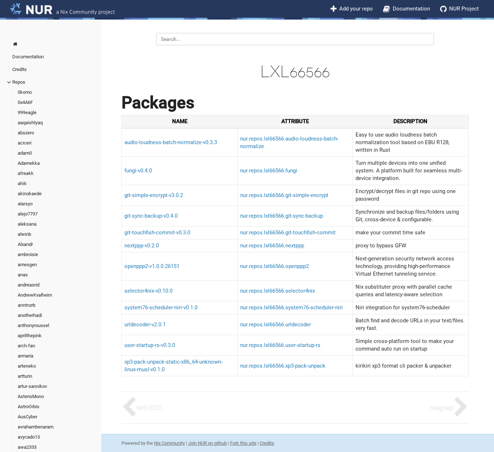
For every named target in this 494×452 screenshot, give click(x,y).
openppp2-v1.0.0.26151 (151, 266)
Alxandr (25, 244)
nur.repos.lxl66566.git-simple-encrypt (284, 195)
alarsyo (25, 203)
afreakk (26, 173)
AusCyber (27, 416)
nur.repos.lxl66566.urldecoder (275, 324)
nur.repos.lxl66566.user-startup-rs (280, 345)
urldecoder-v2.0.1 (145, 324)
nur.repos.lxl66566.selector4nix (277, 291)
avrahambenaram (36, 427)
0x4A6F (25, 102)
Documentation (411, 8)
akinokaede (30, 193)
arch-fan (26, 345)
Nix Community (169, 443)
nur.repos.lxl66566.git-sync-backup (281, 216)
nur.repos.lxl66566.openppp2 (274, 266)
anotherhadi (30, 315)
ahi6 (22, 183)
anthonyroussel (33, 325)
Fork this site (243, 443)
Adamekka (29, 163)
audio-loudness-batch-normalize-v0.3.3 (170, 142)
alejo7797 (28, 214)
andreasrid (28, 285)
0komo (25, 92)
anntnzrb (26, 305)
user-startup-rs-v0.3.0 (149, 345)
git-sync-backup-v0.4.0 (151, 216)
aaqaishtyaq (30, 122)
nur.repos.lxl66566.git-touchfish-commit (288, 232)
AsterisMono (31, 396)
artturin (25, 376)
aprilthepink (30, 335)
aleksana (27, 224)
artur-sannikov (32, 386)
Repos (18, 82)
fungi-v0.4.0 (138, 170)
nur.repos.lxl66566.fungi (268, 170)
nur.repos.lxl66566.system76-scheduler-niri (291, 307)
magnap (441, 407)
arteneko (27, 366)
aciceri (24, 143)
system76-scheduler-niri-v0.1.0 (160, 307)
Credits (19, 69)
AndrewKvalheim (35, 295)
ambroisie (28, 254)
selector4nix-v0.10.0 (148, 291)
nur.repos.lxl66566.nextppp (272, 245)
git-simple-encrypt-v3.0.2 (153, 195)
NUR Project (464, 8)
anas (23, 274)
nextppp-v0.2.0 (141, 245)
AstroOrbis (28, 406)
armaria (25, 356)
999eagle (27, 112)
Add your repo (356, 8)
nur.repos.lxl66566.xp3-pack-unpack (282, 366)
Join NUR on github (207, 443)
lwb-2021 (150, 407)
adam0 (25, 153)
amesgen (27, 264)
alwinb (24, 234)
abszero (26, 132)
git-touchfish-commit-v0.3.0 (157, 232)
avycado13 (29, 437)
